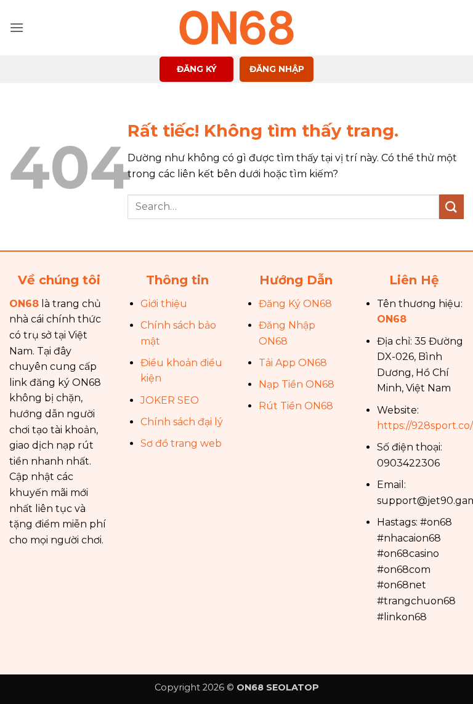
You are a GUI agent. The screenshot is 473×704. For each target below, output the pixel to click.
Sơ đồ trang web (181, 443)
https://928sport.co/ (425, 425)
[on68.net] (236, 28)
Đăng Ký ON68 (295, 304)
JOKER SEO (169, 400)
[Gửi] (451, 206)
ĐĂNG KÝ (197, 69)
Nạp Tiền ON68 (296, 384)
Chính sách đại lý (181, 422)
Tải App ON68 (293, 363)
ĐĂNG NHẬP (276, 69)
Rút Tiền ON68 (296, 406)
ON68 (24, 304)
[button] (16, 27)
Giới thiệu (163, 304)
